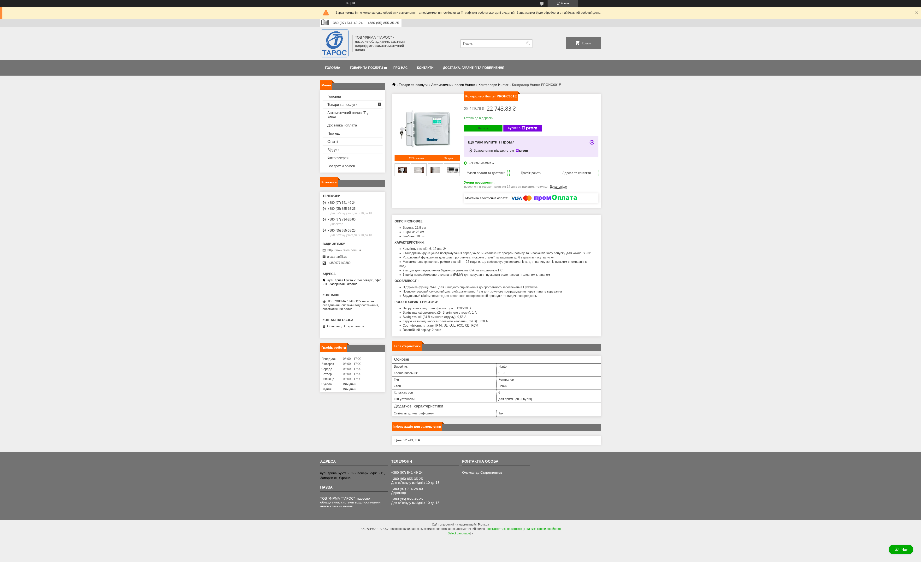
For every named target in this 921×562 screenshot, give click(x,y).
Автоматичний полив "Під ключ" (348, 115)
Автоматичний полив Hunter (453, 85)
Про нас (400, 68)
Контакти (425, 68)
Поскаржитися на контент (504, 529)
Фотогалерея (337, 158)
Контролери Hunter (493, 85)
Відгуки (333, 150)
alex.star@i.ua (337, 256)
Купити (483, 128)
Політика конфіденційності (542, 529)
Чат (905, 549)
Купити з (514, 128)
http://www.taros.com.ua (344, 250)
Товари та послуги (366, 68)
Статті (332, 141)
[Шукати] (528, 43)
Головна (332, 68)
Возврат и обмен (341, 166)
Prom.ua (483, 524)
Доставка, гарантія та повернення (473, 68)
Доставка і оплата (342, 125)
